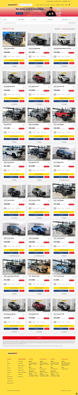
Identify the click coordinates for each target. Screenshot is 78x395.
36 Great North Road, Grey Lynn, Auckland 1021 (55, 364)
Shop (37, 4)
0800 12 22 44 (59, 1)
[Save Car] (23, 49)
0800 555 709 (55, 369)
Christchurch (65, 359)
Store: (5, 19)
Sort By (63, 28)
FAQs (8, 374)
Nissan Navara (21, 370)
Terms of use (9, 378)
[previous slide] (3, 39)
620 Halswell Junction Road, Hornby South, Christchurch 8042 (66, 364)
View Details (11, 63)
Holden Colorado (21, 365)
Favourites (9, 372)
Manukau (31, 359)
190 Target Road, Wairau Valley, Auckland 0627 (44, 364)
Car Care (53, 4)
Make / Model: (21, 19)
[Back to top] (76, 393)
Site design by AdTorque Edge (65, 390)
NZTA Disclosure (10, 383)
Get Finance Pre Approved (14, 60)
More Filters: (65, 19)
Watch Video (22, 45)
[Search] (20, 5)
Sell (44, 4)
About (62, 4)
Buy (8, 361)
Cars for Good (10, 380)
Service (48, 4)
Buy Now (21, 63)
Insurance (58, 4)
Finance (41, 4)
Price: (34, 19)
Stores (66, 4)
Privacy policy (10, 376)
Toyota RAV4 (20, 363)
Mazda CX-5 (20, 376)
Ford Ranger (20, 361)
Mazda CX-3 (20, 367)
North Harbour (43, 359)
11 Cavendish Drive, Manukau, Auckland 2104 (33, 364)
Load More (39, 337)
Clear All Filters (72, 23)
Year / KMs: (50, 19)
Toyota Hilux (20, 374)
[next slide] (24, 39)
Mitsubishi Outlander (22, 372)
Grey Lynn (53, 359)
